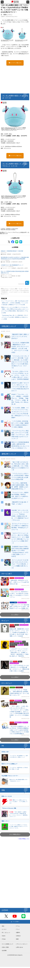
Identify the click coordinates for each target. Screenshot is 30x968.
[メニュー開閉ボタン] (27, 2)
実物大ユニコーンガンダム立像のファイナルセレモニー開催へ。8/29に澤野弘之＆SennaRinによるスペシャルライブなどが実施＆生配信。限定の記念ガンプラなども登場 (15, 310)
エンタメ (4, 929)
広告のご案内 (5, 947)
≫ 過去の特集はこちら (23, 838)
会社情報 (4, 950)
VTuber (4, 939)
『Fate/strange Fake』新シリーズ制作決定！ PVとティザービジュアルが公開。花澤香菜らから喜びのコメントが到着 (14, 317)
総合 (3, 926)
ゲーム (18, 926)
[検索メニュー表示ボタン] (2, 2)
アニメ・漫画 (13, 288)
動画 (17, 939)
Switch (3, 935)
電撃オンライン (5, 288)
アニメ (18, 929)
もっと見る (14, 614)
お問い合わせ (19, 947)
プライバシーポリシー (21, 944)
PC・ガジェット (6, 932)
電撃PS (18, 932)
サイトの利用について (7, 944)
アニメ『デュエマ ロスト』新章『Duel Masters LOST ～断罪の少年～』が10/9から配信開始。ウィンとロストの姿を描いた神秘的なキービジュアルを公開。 (14, 302)
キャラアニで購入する (15, 62)
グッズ (20, 288)
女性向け (18, 935)
